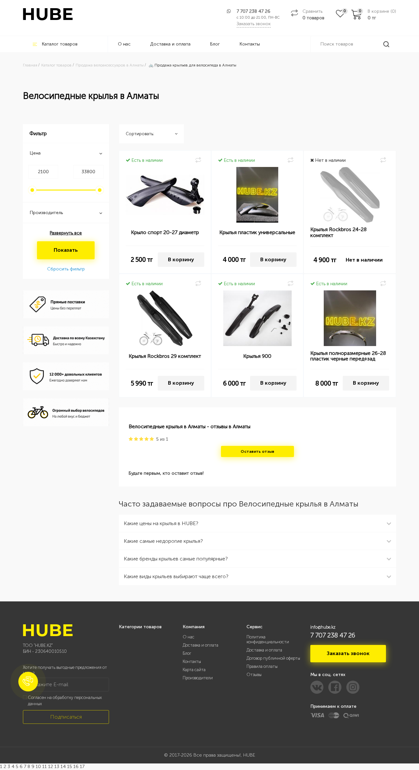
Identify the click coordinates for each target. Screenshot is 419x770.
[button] (28, 681)
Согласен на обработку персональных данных (65, 700)
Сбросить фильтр (66, 269)
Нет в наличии (364, 260)
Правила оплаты (262, 666)
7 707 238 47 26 (253, 11)
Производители (198, 677)
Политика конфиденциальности (267, 639)
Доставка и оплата (170, 44)
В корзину (181, 259)
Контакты (250, 44)
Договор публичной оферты (273, 658)
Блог (215, 44)
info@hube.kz (323, 627)
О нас (124, 44)
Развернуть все (66, 233)
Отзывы (254, 674)
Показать (66, 250)
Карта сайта (194, 669)
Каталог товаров (60, 44)
